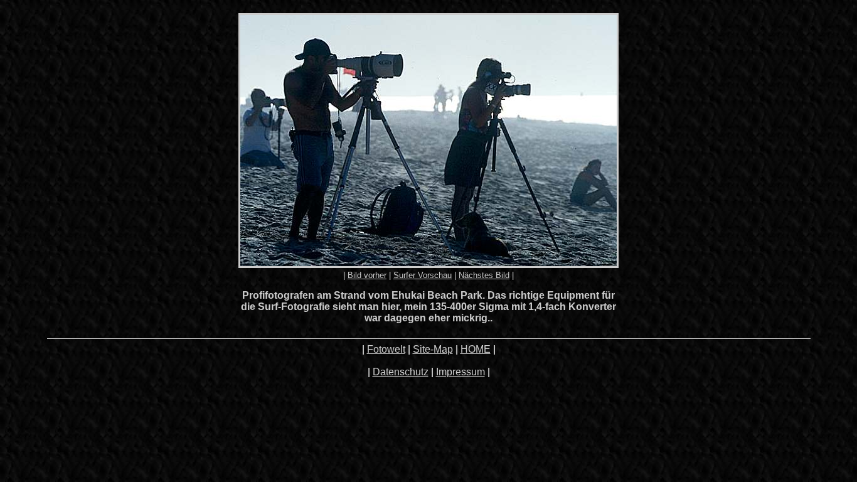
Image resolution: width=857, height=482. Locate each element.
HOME (475, 349)
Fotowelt (386, 349)
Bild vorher (367, 275)
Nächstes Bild (484, 275)
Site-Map (433, 349)
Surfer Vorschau (422, 275)
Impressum (460, 372)
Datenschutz (400, 372)
